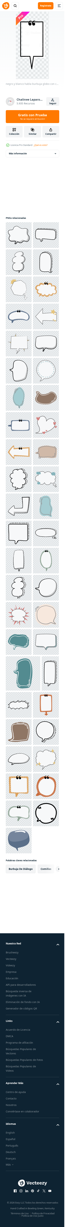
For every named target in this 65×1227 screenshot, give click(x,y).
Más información (18, 153)
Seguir (52, 103)
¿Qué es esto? (40, 145)
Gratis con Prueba (32, 116)
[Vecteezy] (5, 5)
